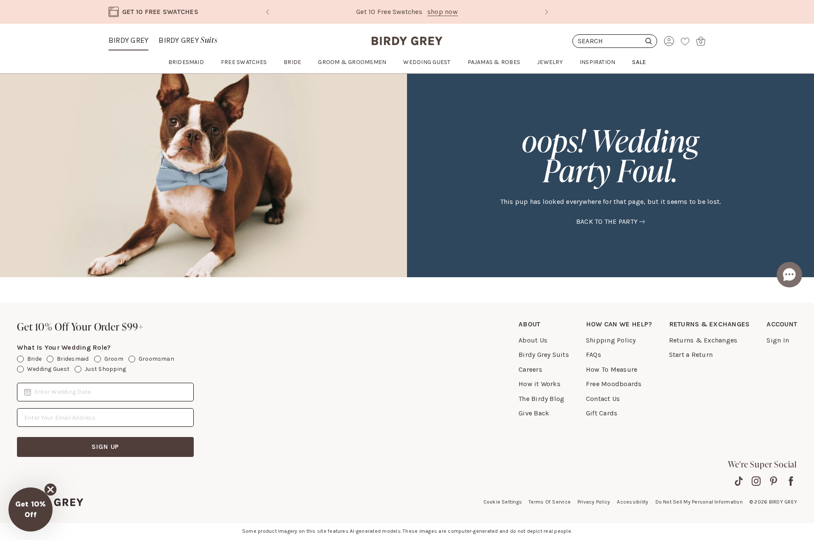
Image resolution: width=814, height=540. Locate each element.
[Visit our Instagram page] (756, 481)
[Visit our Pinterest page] (773, 481)
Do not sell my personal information (699, 502)
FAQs (593, 355)
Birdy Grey (128, 40)
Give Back (534, 413)
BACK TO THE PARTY (607, 221)
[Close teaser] (50, 489)
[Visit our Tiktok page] (739, 481)
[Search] (614, 41)
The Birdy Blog (541, 399)
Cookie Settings (502, 502)
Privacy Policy (593, 502)
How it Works (539, 384)
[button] (30, 509)
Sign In (778, 340)
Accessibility (632, 502)
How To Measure (611, 369)
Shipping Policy (611, 340)
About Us (533, 340)
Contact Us (603, 399)
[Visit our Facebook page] (791, 481)
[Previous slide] (267, 12)
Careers (530, 369)
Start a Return (691, 355)
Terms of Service (550, 502)
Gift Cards (601, 413)
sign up (106, 447)
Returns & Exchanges (703, 340)
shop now (442, 12)
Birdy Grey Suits (544, 355)
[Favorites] (685, 41)
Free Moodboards (614, 384)
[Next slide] (546, 12)
